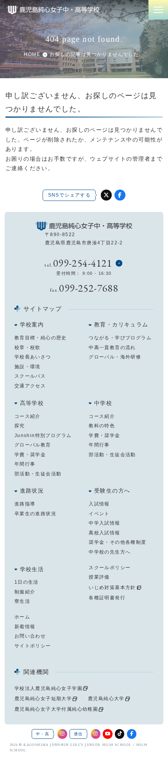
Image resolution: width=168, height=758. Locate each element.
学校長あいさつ (32, 357)
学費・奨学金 (30, 454)
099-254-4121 (82, 263)
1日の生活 (26, 582)
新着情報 (25, 626)
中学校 (103, 403)
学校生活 (32, 569)
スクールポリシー (109, 567)
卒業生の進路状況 (35, 513)
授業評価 (99, 577)
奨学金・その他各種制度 (117, 542)
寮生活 (22, 601)
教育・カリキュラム (121, 325)
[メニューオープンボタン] (158, 10)
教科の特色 (102, 425)
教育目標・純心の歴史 (40, 337)
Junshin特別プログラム (43, 435)
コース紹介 (27, 416)
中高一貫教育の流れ (112, 347)
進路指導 (25, 504)
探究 (19, 425)
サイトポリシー (32, 646)
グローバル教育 (32, 445)
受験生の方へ (112, 491)
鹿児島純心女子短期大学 (43, 698)
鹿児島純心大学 (106, 698)
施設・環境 (27, 366)
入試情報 (99, 504)
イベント (99, 513)
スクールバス (30, 376)
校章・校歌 (27, 347)
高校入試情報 (104, 533)
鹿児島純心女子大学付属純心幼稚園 (56, 709)
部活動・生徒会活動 (38, 474)
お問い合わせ (30, 636)
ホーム (22, 617)
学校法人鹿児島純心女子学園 (48, 688)
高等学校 (32, 403)
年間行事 (25, 464)
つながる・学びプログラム (120, 337)
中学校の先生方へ (109, 552)
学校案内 (32, 325)
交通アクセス (30, 386)
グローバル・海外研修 (115, 357)
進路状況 (32, 491)
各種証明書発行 (107, 597)
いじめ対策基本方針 (112, 587)
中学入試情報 (104, 523)
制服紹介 (25, 592)
